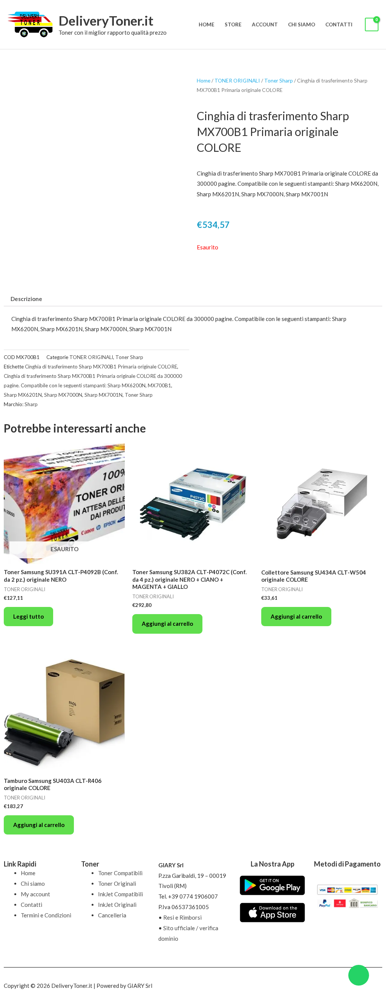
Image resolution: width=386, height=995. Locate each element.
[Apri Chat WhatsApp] (358, 975)
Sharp (31, 404)
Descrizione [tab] (26, 298)
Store (233, 24)
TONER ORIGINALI (237, 80)
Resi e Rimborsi (182, 917)
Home (206, 24)
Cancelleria (112, 915)
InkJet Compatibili (120, 894)
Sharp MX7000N (63, 395)
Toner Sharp (278, 80)
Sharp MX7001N (103, 395)
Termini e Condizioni (46, 915)
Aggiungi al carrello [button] (167, 623)
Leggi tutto (28, 616)
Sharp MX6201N (23, 395)
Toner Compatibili (120, 873)
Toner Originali (117, 883)
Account (265, 24)
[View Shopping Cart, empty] (371, 25)
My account (35, 894)
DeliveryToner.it (105, 20)
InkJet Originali (117, 904)
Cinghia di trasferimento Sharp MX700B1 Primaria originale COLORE (101, 367)
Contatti (338, 24)
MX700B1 (159, 385)
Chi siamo (301, 24)
